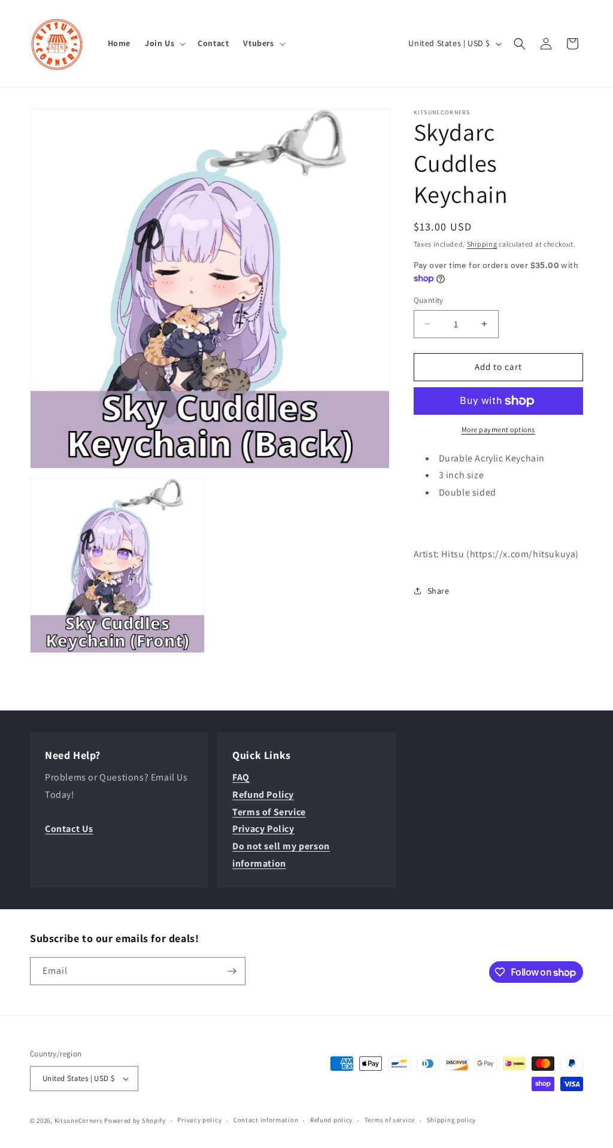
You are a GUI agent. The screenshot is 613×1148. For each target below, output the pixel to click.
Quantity (429, 300)
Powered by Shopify (135, 1120)
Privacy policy (199, 1120)
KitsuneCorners (78, 1120)
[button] (164, 43)
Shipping (482, 243)
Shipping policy (452, 1120)
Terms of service (390, 1120)
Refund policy (331, 1120)
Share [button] (438, 590)
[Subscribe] (232, 971)
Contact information (265, 1120)
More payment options (498, 429)
